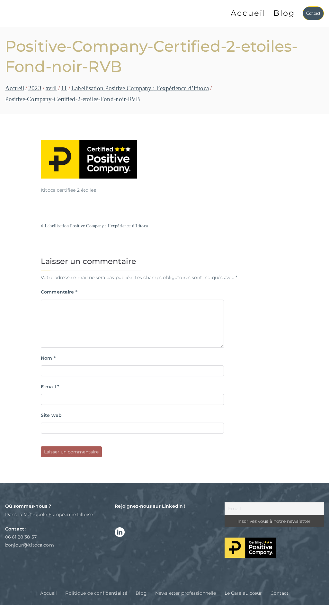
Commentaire (59, 292)
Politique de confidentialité (96, 593)
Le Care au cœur (243, 593)
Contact (313, 13)
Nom (48, 358)
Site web (51, 415)
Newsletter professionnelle (185, 593)
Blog (284, 13)
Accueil (248, 13)
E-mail (50, 387)
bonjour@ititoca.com (29, 545)
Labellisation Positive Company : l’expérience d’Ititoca (96, 226)
